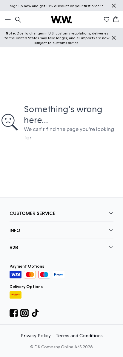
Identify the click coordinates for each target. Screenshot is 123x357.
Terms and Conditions (79, 335)
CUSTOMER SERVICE (33, 213)
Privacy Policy (36, 335)
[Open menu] (6, 19)
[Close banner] (113, 5)
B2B (14, 247)
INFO (15, 230)
